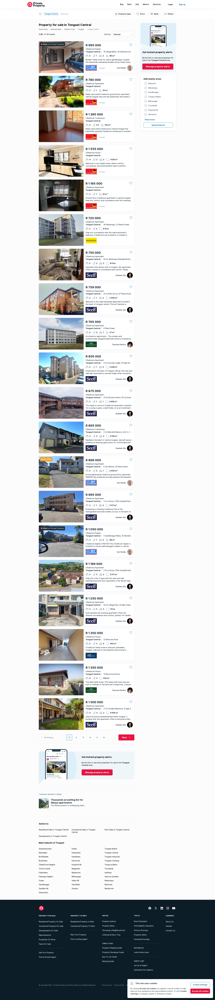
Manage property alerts (158, 66)
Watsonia (152, 83)
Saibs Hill (75, 880)
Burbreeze (43, 861)
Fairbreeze (43, 873)
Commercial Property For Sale (51, 926)
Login (170, 4)
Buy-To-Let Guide (109, 957)
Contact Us (170, 930)
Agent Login (139, 961)
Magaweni (76, 869)
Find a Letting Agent (79, 939)
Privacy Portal (119, 985)
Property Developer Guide (113, 952)
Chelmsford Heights (47, 865)
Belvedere (43, 853)
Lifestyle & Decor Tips (111, 935)
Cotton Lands (44, 869)
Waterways (152, 88)
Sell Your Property (46, 952)
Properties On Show (47, 939)
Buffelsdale (43, 857)
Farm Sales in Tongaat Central (117, 830)
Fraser (41, 880)
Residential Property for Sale (51, 922)
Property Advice (109, 921)
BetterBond (139, 948)
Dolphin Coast (69, 29)
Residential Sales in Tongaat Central (54, 830)
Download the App (142, 939)
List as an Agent (140, 965)
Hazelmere (76, 857)
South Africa (43, 29)
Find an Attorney (141, 930)
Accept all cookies (200, 991)
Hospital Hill (153, 110)
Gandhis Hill (43, 888)
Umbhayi (108, 873)
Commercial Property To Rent (83, 926)
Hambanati (76, 853)
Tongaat (81, 29)
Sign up (182, 4)
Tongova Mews (154, 97)
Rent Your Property (78, 935)
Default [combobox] (117, 34)
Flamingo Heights (46, 876)
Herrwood (152, 114)
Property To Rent (79, 916)
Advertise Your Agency (143, 970)
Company (170, 916)
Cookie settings (200, 985)
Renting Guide (108, 961)
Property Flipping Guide (112, 948)
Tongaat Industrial (112, 857)
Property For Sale (47, 916)
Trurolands (152, 105)
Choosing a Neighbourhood (113, 930)
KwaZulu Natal (56, 29)
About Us (170, 922)
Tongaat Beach (111, 849)
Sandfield (76, 884)
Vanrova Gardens (112, 876)
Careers (169, 926)
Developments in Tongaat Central (53, 836)
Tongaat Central (93, 29)
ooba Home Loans (141, 952)
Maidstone (76, 873)
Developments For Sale (48, 930)
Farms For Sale (45, 944)
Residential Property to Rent (82, 922)
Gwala (74, 849)
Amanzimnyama (45, 849)
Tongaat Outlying (112, 861)
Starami (75, 888)
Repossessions (45, 935)
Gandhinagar (153, 92)
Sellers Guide (107, 943)
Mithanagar (153, 101)
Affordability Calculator (144, 926)
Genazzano (43, 892)
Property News (108, 926)
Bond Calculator (140, 921)
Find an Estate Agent (47, 957)
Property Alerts (140, 935)
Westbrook (109, 888)
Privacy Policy (107, 985)
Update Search (158, 125)
